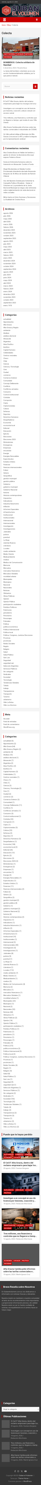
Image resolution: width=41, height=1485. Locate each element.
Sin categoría (8, 672)
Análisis (6, 333)
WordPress (27, 1481)
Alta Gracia (7, 325)
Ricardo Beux (22, 68)
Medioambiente (9, 557)
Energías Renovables (11, 456)
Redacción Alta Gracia (24, 1204)
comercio (7, 375)
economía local (9, 425)
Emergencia (7, 445)
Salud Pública (8, 655)
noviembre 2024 (9, 264)
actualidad (7, 319)
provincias (7, 641)
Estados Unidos (9, 462)
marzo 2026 (7, 224)
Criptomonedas (9, 406)
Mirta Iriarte (7, 197)
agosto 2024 (8, 272)
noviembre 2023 (9, 297)
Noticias (28, 54)
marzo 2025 (7, 252)
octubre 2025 (8, 236)
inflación (6, 507)
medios (6, 560)
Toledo (6, 686)
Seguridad (7, 660)
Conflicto (6, 386)
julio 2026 (6, 216)
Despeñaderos (8, 420)
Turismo (6, 697)
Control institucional (10, 395)
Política (6, 624)
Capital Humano (9, 350)
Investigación (8, 526)
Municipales (7, 579)
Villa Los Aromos (9, 705)
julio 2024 (6, 275)
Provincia (6, 638)
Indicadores (7, 501)
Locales (20, 54)
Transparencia (8, 691)
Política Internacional (11, 630)
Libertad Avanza (9, 543)
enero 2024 (7, 292)
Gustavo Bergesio (22, 1168)
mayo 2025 (7, 247)
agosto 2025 (8, 241)
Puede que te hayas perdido (17, 1134)
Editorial (6, 428)
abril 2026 (7, 222)
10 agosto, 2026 (9, 1274)
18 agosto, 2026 (9, 1204)
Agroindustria (8, 322)
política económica (10, 627)
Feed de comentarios (11, 724)
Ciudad (6, 372)
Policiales (6, 621)
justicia (6, 535)
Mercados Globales (10, 574)
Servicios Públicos (10, 669)
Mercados (7, 568)
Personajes (7, 618)
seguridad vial (8, 663)
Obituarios (7, 593)
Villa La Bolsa (8, 702)
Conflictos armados (10, 389)
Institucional (9, 54)
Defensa (6, 411)
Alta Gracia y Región (10, 328)
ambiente (6, 330)
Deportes (6, 414)
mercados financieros (11, 571)
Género (6, 473)
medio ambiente (9, 551)
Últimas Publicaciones (14, 1416)
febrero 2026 (8, 227)
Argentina (7, 342)
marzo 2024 (7, 286)
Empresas (7, 448)
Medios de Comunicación (12, 562)
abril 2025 (7, 250)
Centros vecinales (10, 356)
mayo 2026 (7, 219)
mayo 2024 (7, 280)
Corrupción (7, 400)
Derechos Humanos (10, 417)
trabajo (6, 688)
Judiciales (7, 532)
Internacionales (9, 523)
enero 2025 (7, 258)
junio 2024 (7, 278)
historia (6, 493)
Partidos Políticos (10, 607)
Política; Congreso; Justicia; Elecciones (18, 635)
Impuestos (7, 498)
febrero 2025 (8, 255)
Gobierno (6, 484)
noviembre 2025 (9, 233)
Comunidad (7, 381)
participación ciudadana (12, 604)
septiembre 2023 (9, 303)
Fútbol (5, 470)
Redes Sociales (9, 644)
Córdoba (6, 397)
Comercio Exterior (10, 378)
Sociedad (7, 57)
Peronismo (7, 616)
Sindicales (7, 674)
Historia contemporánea (12, 495)
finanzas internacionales (12, 467)
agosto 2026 (8, 213)
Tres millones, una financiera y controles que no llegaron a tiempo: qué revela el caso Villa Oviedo (20, 120)
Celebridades (8, 353)
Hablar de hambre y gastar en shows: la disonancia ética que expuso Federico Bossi (18, 155)
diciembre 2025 (9, 230)
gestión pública (9, 481)
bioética (6, 347)
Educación (7, 431)
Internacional (8, 521)
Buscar (35, 86)
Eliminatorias (8, 442)
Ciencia (6, 364)
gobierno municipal (10, 487)
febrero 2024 (8, 289)
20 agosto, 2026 (9, 1168)
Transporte (7, 694)
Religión (6, 649)
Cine (5, 370)
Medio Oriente (8, 554)
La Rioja (6, 540)
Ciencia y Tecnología (11, 367)
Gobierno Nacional (10, 490)
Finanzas (6, 465)
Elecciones (7, 437)
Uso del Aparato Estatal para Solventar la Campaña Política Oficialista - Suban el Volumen (18, 183)
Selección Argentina (10, 666)
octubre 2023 (8, 300)
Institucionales (8, 518)
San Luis (6, 658)
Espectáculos (8, 459)
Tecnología (7, 680)
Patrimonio (7, 610)
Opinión (6, 599)
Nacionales (7, 588)
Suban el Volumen (26, 1475)
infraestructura (9, 512)
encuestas (7, 451)
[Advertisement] (20, 1335)
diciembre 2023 (9, 294)
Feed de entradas (9, 722)
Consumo (7, 392)
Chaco (5, 358)
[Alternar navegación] (4, 19)
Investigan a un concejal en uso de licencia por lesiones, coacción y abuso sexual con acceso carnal (19, 110)
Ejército (6, 434)
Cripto (5, 403)
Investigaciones (9, 529)
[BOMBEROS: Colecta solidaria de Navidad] (20, 48)
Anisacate (7, 339)
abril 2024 (7, 283)
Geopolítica (7, 476)
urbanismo (7, 700)
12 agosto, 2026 (9, 1239)
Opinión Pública (9, 602)
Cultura (6, 409)
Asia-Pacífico (8, 344)
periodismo (7, 613)
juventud (6, 537)
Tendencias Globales (11, 683)
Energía (6, 453)
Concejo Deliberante (10, 383)
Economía (7, 423)
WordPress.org (9, 727)
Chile (5, 361)
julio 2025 (6, 244)
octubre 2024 (8, 266)
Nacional (6, 585)
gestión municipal (10, 479)
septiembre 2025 (9, 238)
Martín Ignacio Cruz (23, 1274)
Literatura (7, 546)
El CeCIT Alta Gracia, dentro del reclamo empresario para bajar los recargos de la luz (19, 1165)
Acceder (6, 719)
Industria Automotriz (11, 504)
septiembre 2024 (9, 269)
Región (6, 646)
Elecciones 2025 (9, 439)
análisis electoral (9, 336)
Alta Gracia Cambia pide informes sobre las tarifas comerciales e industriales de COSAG (19, 1271)
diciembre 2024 (9, 261)
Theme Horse (23, 1478)
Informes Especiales (11, 509)
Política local (8, 632)
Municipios (7, 582)
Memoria (6, 565)
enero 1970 (7, 306)
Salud (5, 652)
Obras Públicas (9, 596)
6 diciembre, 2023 (9, 68)
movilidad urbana (9, 576)
